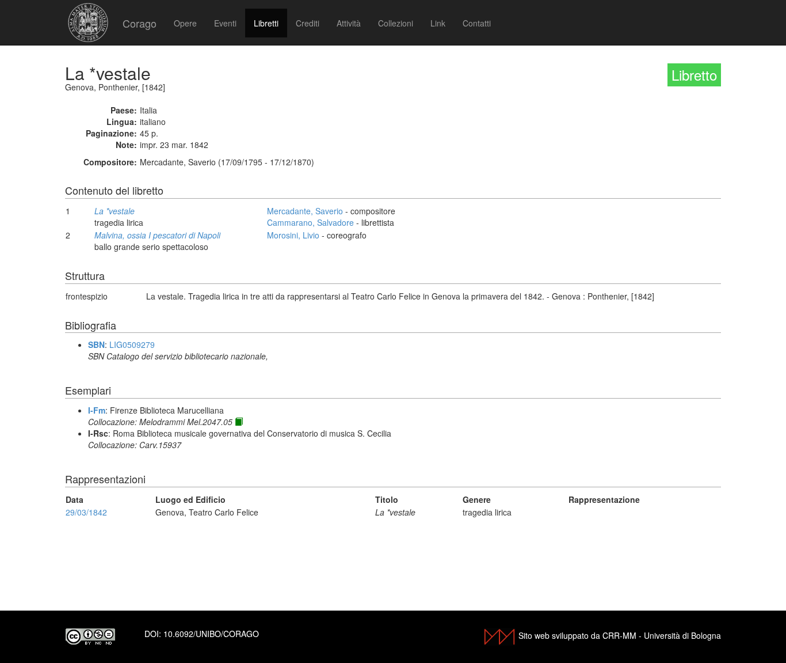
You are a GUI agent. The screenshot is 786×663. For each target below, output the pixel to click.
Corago (140, 23)
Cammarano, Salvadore (310, 222)
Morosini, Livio (293, 235)
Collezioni (395, 23)
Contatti (477, 23)
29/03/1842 (86, 512)
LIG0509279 (132, 344)
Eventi (225, 23)
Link (437, 23)
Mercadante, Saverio (305, 211)
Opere (185, 23)
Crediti (307, 23)
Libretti (266, 23)
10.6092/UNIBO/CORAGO (211, 633)
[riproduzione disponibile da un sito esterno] (239, 421)
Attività (349, 23)
